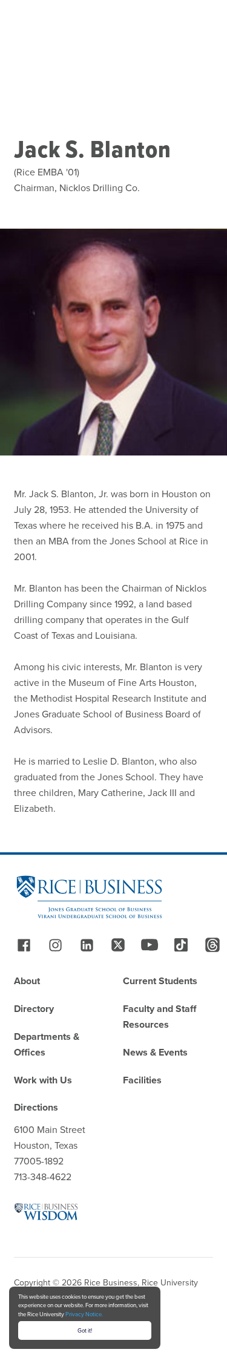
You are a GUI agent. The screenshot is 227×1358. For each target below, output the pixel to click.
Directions (36, 1107)
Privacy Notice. (84, 1314)
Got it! (84, 1330)
